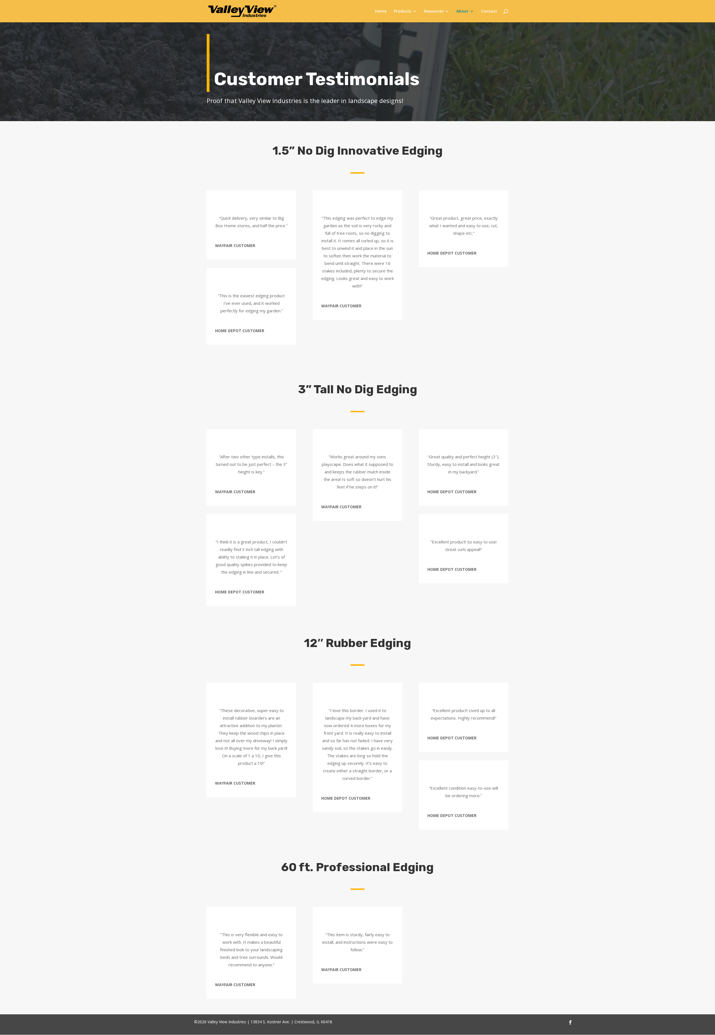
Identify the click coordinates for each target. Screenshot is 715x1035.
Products (402, 11)
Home (381, 11)
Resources (434, 11)
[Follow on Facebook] (570, 1022)
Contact (489, 11)
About (462, 11)
